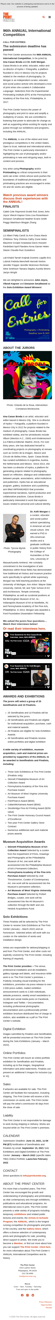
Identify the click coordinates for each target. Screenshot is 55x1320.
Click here (45, 1247)
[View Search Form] (43, 17)
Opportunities (46, 1305)
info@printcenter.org (34, 1175)
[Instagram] (27, 1295)
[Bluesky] (32, 1295)
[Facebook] (22, 1295)
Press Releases (45, 1302)
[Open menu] (49, 17)
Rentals (49, 1308)
